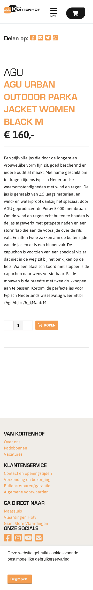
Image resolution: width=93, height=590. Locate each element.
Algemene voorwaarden (26, 491)
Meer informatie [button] (22, 566)
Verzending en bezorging (27, 479)
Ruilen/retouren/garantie (27, 485)
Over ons (12, 441)
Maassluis (13, 511)
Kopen (50, 325)
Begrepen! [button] (19, 579)
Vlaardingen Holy (20, 517)
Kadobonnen (15, 448)
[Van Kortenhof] (21, 9)
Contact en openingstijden (28, 473)
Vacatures (13, 454)
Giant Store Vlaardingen (26, 523)
